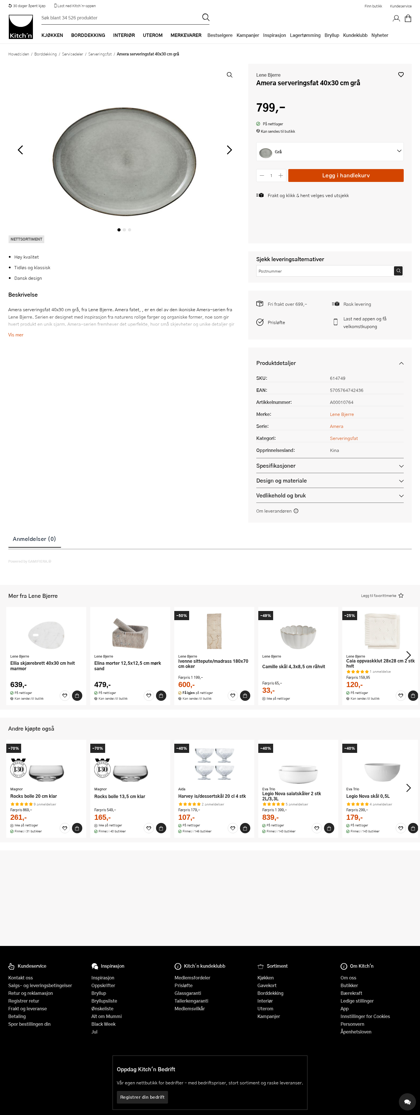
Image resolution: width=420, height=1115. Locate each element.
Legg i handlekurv (346, 175)
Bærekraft (351, 993)
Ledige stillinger (357, 1000)
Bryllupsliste (104, 1000)
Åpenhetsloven (356, 1031)
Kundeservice (401, 6)
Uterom (265, 1008)
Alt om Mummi (106, 1016)
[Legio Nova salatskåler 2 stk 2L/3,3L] (298, 764)
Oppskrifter (103, 985)
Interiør (265, 1000)
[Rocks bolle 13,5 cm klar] (130, 764)
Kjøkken (265, 977)
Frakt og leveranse (27, 1008)
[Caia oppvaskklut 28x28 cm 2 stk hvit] (382, 631)
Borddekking (45, 54)
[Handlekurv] (408, 18)
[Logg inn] (396, 18)
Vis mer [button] (15, 334)
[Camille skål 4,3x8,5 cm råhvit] (298, 631)
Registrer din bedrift (142, 1097)
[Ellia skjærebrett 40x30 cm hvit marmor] (46, 631)
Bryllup (332, 35)
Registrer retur (23, 1000)
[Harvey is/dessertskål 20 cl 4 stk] (214, 764)
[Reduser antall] (262, 175)
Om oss (348, 977)
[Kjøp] (77, 696)
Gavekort (267, 985)
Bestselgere (220, 35)
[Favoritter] (65, 696)
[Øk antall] (281, 175)
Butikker (349, 985)
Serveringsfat (100, 54)
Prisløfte (276, 322)
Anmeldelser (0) (35, 539)
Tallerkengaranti (191, 1000)
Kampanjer (248, 35)
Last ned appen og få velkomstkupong (365, 322)
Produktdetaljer (276, 363)
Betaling (17, 1016)
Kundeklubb (355, 35)
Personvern (352, 1024)
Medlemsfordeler (192, 977)
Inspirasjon (274, 35)
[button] (401, 74)
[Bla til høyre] (228, 150)
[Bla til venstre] (20, 150)
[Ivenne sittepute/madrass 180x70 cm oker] (214, 631)
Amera (336, 426)
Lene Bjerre (268, 75)
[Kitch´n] (20, 26)
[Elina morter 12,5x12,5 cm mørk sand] (130, 631)
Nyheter (379, 35)
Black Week (103, 1024)
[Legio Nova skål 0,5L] (382, 764)
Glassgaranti (188, 993)
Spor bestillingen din (29, 1024)
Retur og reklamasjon (30, 993)
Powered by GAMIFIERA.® (29, 561)
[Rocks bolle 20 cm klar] (46, 764)
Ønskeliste (102, 1008)
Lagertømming (305, 35)
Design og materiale (281, 480)
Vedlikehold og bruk (281, 495)
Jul (94, 1031)
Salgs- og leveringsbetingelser (40, 985)
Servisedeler (72, 54)
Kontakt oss (20, 977)
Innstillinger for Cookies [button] (365, 1016)
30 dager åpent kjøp (29, 5)
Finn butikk (373, 6)
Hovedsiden (18, 54)
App (345, 1008)
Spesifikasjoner (275, 465)
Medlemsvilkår (190, 1008)
